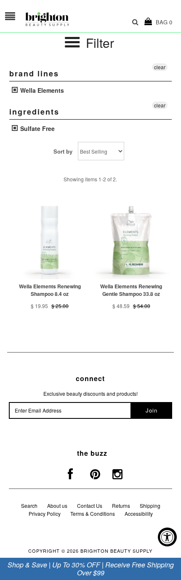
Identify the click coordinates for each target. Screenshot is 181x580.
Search (29, 505)
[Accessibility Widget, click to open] (167, 537)
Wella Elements (41, 90)
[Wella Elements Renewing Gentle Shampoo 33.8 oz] (131, 240)
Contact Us (89, 505)
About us (57, 505)
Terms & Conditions (92, 513)
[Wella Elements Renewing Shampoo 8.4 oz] (50, 240)
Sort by (62, 151)
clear (159, 67)
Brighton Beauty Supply (116, 550)
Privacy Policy (45, 513)
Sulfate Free (37, 128)
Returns (121, 505)
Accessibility (139, 513)
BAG (162, 22)
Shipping (150, 505)
